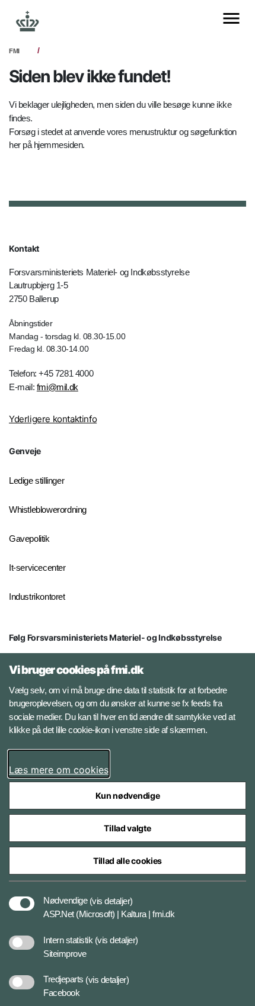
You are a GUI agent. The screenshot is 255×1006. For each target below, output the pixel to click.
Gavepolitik (29, 538)
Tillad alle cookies (127, 861)
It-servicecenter (37, 568)
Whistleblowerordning (48, 509)
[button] (111, 895)
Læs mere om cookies (59, 770)
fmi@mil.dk (57, 387)
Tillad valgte (127, 828)
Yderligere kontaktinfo (53, 419)
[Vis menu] (231, 19)
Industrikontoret (37, 597)
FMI (14, 50)
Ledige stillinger (36, 480)
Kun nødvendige (127, 795)
